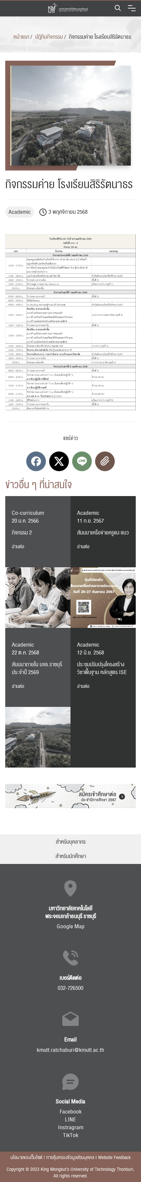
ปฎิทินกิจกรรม (49, 37)
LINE (70, 1119)
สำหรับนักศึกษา (70, 856)
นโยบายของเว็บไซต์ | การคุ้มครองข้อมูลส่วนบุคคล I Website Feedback (70, 1157)
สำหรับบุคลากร (71, 842)
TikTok (70, 1135)
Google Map (71, 926)
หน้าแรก (21, 37)
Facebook (71, 1111)
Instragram (70, 1127)
